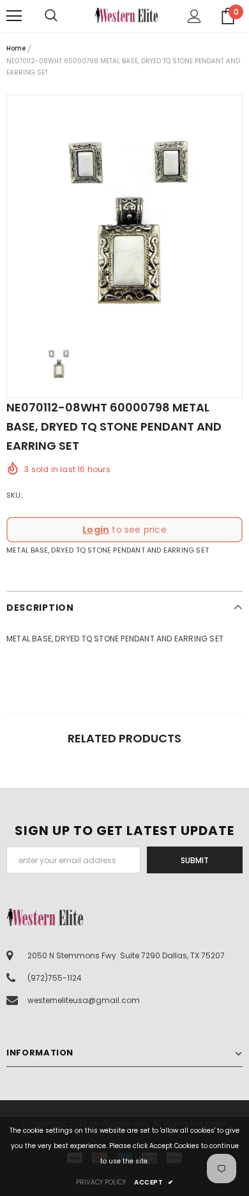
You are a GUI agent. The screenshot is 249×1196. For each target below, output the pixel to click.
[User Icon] (194, 16)
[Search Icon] (64, 16)
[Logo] (126, 15)
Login (95, 529)
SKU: (14, 495)
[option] (124, 213)
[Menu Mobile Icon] (14, 16)
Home (16, 48)
